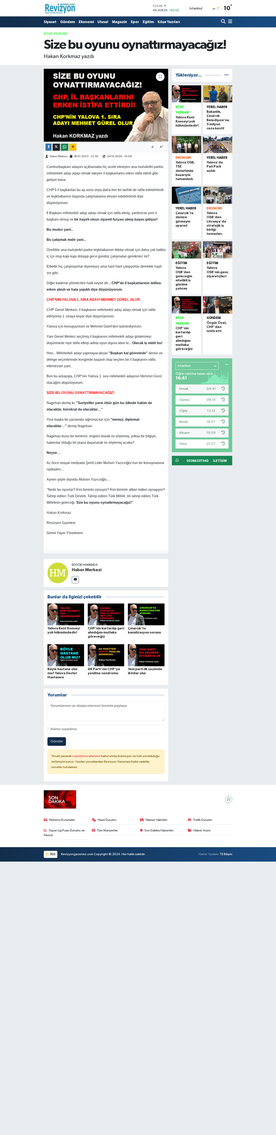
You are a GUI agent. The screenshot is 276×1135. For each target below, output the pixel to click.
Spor (135, 22)
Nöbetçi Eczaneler (62, 819)
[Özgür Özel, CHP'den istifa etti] (217, 305)
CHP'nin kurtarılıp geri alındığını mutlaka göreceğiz (106, 632)
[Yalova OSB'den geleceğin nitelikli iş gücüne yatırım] (186, 250)
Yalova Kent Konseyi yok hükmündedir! (187, 121)
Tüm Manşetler (107, 830)
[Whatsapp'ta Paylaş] (64, 147)
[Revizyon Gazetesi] (60, 8)
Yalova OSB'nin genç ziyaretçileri (217, 272)
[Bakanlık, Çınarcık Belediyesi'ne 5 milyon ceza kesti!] (217, 94)
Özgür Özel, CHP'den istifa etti (217, 327)
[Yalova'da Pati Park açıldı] (217, 144)
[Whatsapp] (228, 799)
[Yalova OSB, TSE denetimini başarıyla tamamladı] (186, 144)
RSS (52, 854)
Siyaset (50, 22)
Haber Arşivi (201, 830)
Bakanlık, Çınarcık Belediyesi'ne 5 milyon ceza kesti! (218, 120)
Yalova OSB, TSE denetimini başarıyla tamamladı (185, 171)
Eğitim (148, 22)
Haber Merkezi (58, 156)
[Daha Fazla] (72, 147)
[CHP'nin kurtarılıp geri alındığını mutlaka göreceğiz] (106, 614)
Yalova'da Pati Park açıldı (215, 166)
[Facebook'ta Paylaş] (48, 147)
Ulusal (102, 22)
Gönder (56, 741)
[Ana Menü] (229, 22)
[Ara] (223, 22)
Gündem (67, 22)
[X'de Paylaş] (56, 147)
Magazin (119, 22)
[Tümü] (226, 75)
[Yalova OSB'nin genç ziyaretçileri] (217, 250)
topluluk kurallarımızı (86, 756)
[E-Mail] (75, 579)
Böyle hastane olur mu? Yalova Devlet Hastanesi (62, 673)
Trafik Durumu (202, 819)
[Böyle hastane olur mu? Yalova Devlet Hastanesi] (65, 655)
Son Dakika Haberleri (159, 830)
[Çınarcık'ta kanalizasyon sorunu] (146, 614)
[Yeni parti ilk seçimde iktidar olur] (146, 655)
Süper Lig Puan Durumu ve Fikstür (64, 833)
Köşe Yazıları (169, 22)
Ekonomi (86, 22)
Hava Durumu (107, 819)
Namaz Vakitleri (156, 819)
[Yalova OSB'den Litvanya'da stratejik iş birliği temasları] (217, 195)
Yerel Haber (217, 107)
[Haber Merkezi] (57, 573)
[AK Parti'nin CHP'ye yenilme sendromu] (106, 655)
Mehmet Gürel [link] (151, 376)
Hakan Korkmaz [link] (59, 512)
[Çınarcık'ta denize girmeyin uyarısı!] (186, 195)
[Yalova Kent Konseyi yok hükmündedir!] (65, 614)
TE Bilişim (226, 854)
